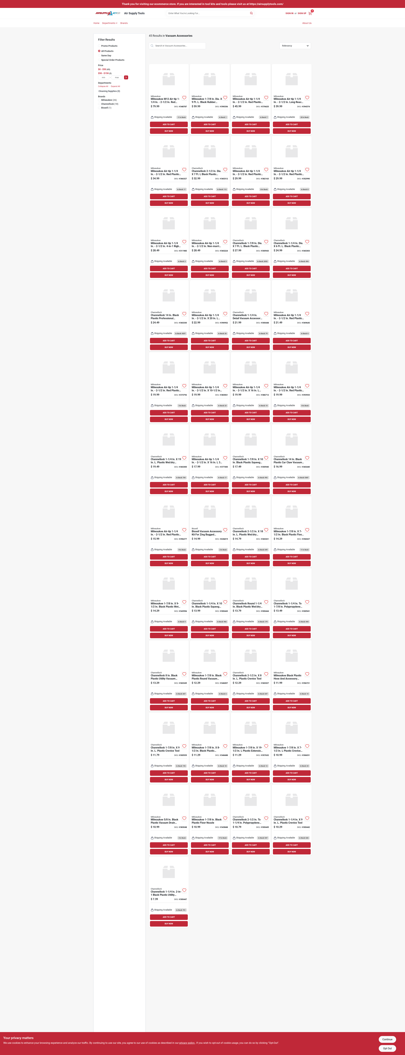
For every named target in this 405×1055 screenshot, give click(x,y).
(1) (106, 107)
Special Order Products (112, 60)
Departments (108, 23)
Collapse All (103, 86)
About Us (307, 23)
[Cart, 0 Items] (310, 13)
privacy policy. (187, 1042)
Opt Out (387, 1048)
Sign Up (302, 13)
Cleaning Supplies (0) (109, 91)
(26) (109, 100)
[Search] (251, 13)
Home (96, 23)
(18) (109, 104)
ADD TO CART (169, 124)
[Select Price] (126, 77)
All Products (107, 51)
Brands (124, 23)
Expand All (115, 86)
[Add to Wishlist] (184, 97)
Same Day (106, 55)
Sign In (289, 13)
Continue (387, 1039)
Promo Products (109, 46)
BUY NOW (169, 131)
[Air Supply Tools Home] (107, 13)
